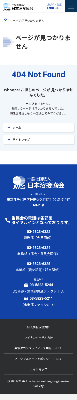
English (53, 8)
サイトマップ (21, 140)
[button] (38, 205)
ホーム (17, 127)
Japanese (54, 4)
